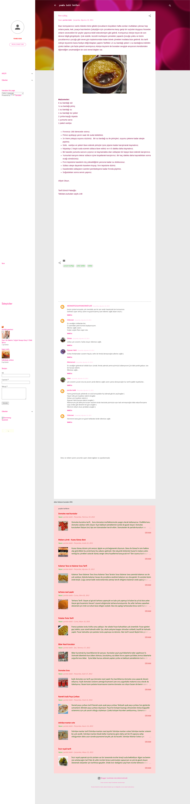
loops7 (110, 782)
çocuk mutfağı (69, 266)
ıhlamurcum (71, 362)
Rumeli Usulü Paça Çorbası (68, 697)
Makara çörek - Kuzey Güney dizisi (72, 540)
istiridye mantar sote (66, 723)
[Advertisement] (164, 46)
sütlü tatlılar (81, 266)
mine (69, 378)
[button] (149, 16)
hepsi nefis (5, 349)
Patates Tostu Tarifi (66, 618)
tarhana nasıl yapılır (66, 592)
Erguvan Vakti (72, 350)
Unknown (70, 320)
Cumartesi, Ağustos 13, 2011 (83, 415)
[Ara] (170, 6)
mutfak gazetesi (7, 329)
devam (148, 533)
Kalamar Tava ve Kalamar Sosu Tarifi (72, 566)
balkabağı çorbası (8, 360)
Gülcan (69, 338)
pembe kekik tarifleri (69, 5)
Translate (18, 95)
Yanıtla (69, 315)
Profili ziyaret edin (18, 44)
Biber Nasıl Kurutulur (66, 644)
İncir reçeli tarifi (64, 749)
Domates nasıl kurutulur (67, 514)
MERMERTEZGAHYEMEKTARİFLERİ (79, 306)
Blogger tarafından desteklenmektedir (114, 778)
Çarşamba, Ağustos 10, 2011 (101, 306)
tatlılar (90, 266)
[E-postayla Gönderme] (64, 261)
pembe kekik (71, 390)
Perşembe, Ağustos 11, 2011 (85, 390)
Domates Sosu (64, 671)
